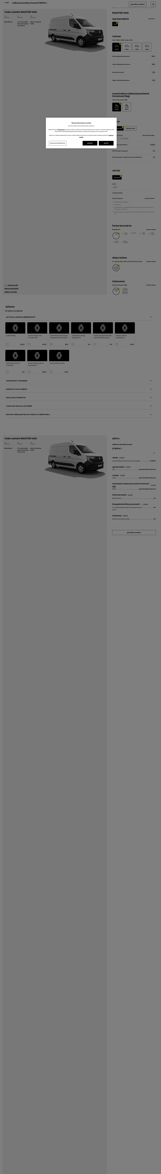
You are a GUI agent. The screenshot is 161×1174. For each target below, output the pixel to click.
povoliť (106, 143)
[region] (81, 133)
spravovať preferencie (57, 143)
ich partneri (61, 129)
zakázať (90, 143)
